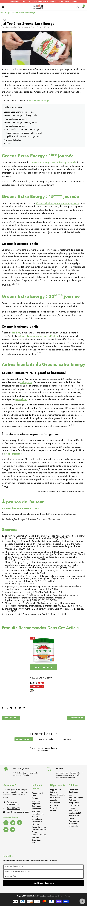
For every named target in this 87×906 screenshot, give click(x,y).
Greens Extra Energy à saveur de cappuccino (57, 203)
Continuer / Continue (43, 883)
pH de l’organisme (13, 453)
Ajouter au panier (43, 667)
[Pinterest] (11, 707)
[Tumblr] (16, 707)
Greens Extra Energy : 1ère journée (19, 111)
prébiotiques (21, 399)
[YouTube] (12, 829)
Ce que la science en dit (16, 118)
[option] (43, 665)
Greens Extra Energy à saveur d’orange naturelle (53, 162)
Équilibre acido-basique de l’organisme (22, 136)
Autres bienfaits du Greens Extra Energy (21, 129)
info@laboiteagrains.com (18, 811)
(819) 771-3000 (13, 808)
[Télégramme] (20, 707)
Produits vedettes (23, 739)
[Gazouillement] (7, 707)
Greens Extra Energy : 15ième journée (20, 115)
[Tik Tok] (5, 829)
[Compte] (77, 6)
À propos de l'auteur (13, 140)
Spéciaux (67, 739)
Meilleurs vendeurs (47, 739)
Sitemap (67, 896)
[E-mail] (24, 707)
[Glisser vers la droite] (82, 773)
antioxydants (26, 382)
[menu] (3, 6)
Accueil (3, 12)
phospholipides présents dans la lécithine (38, 336)
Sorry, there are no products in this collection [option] (43, 749)
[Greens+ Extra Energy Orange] (43, 650)
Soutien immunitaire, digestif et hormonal (23, 132)
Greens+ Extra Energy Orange (41, 678)
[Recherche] (72, 6)
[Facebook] (3, 707)
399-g (32, 690)
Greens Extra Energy (39, 100)
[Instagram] (12, 822)
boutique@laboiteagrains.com (53, 896)
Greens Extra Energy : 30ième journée (20, 122)
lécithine (16, 332)
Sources (7, 143)
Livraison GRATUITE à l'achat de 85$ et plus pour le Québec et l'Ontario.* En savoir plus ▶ (43, 1)
